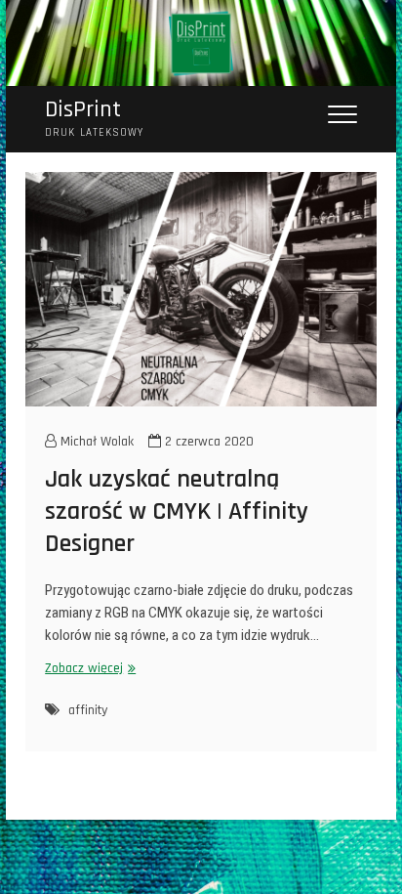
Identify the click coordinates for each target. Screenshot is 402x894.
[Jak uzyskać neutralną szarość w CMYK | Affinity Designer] (201, 289)
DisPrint (83, 110)
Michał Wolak (95, 441)
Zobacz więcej (88, 669)
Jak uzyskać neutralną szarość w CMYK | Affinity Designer (176, 511)
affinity (87, 710)
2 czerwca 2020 (207, 441)
